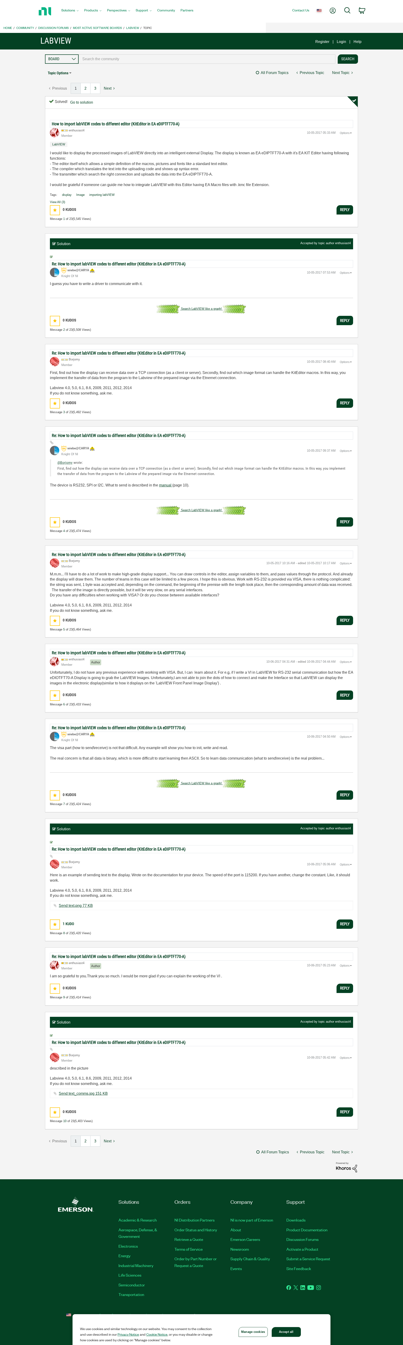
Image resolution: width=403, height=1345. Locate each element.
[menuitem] (70, 11)
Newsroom (239, 1249)
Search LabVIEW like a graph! (201, 308)
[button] (55, 210)
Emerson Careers (245, 1239)
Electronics (128, 1246)
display (67, 195)
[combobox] (207, 59)
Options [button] (345, 133)
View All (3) (57, 202)
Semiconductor (131, 1284)
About (235, 1229)
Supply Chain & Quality (250, 1258)
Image (80, 195)
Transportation (131, 1294)
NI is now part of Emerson (251, 1219)
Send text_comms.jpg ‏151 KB (83, 1093)
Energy (124, 1255)
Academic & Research (137, 1219)
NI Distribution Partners (194, 1219)
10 (64, 1121)
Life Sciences (129, 1275)
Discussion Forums (53, 27)
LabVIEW (132, 27)
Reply (345, 209)
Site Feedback (298, 1268)
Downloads (296, 1219)
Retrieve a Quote (188, 1239)
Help (357, 42)
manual (165, 485)
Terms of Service (188, 1249)
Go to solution (81, 102)
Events (236, 1268)
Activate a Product (302, 1249)
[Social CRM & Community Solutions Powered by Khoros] (346, 1167)
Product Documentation (306, 1229)
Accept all (286, 1332)
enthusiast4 (343, 243)
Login (341, 42)
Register (322, 42)
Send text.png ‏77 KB (76, 906)
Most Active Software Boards (97, 27)
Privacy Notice (128, 1334)
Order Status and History (195, 1229)
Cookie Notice (156, 1334)
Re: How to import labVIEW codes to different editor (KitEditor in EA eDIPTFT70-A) (119, 263)
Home (7, 27)
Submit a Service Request (308, 1258)
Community (25, 27)
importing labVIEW (102, 195)
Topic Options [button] (58, 73)
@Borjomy (65, 462)
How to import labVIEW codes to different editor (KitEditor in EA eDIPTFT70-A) (116, 123)
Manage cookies (253, 1332)
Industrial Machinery (135, 1265)
